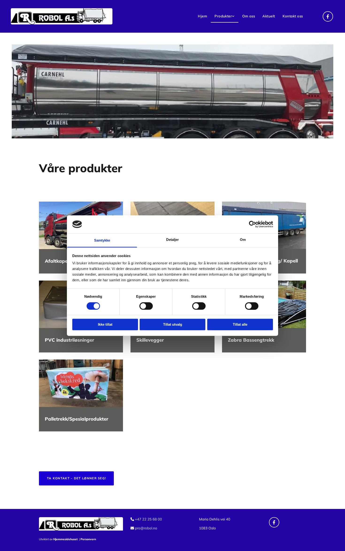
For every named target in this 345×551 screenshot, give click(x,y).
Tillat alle (240, 325)
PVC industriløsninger (69, 340)
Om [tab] (243, 240)
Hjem (202, 16)
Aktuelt (268, 16)
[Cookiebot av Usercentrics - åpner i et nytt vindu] (252, 224)
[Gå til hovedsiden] (76, 16)
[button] (76, 478)
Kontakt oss (293, 16)
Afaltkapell (57, 261)
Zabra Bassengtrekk (251, 340)
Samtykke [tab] (102, 240)
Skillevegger (150, 340)
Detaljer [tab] (172, 240)
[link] (224, 16)
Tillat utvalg (172, 325)
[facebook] (328, 16)
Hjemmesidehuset (65, 539)
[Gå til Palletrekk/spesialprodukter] (81, 383)
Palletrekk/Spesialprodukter (76, 419)
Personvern (88, 539)
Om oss (248, 16)
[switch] (146, 306)
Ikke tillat (105, 325)
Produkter (223, 16)
